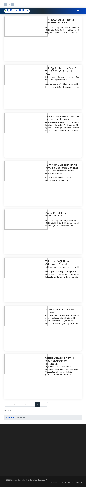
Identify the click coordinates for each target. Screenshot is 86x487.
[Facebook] (5, 4)
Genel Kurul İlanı (55, 213)
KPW (46, 480)
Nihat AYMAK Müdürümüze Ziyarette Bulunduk (62, 118)
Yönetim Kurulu (68, 482)
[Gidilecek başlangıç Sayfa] (6, 404)
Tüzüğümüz (55, 482)
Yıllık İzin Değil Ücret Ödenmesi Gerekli (57, 263)
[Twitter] (9, 4)
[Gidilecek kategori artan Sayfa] (11, 404)
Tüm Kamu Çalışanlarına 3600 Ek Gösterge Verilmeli (61, 166)
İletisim (79, 482)
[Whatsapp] (12, 4)
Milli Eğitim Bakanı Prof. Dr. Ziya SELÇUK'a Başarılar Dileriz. (61, 71)
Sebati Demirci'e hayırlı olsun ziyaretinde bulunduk (59, 360)
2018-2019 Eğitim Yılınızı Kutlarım (59, 311)
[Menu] (78, 11)
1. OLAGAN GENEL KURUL (59, 20)
